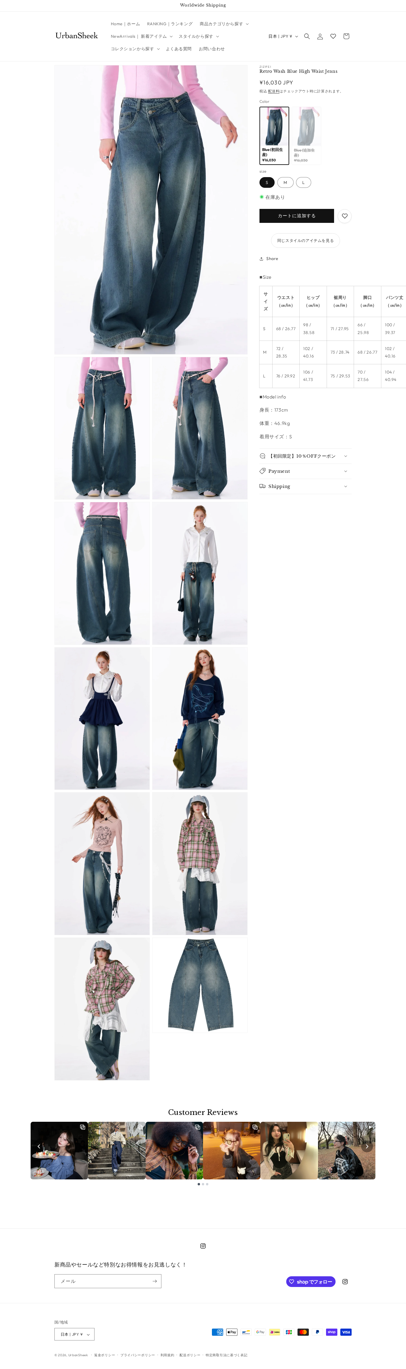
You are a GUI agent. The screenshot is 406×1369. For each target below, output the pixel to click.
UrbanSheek (78, 1355)
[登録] (154, 1281)
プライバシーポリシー (137, 1355)
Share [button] (272, 258)
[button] (223, 24)
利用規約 (167, 1355)
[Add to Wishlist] (345, 216)
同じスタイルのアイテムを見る (305, 240)
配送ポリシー (190, 1355)
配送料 (273, 91)
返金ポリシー (104, 1355)
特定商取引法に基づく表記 (226, 1355)
